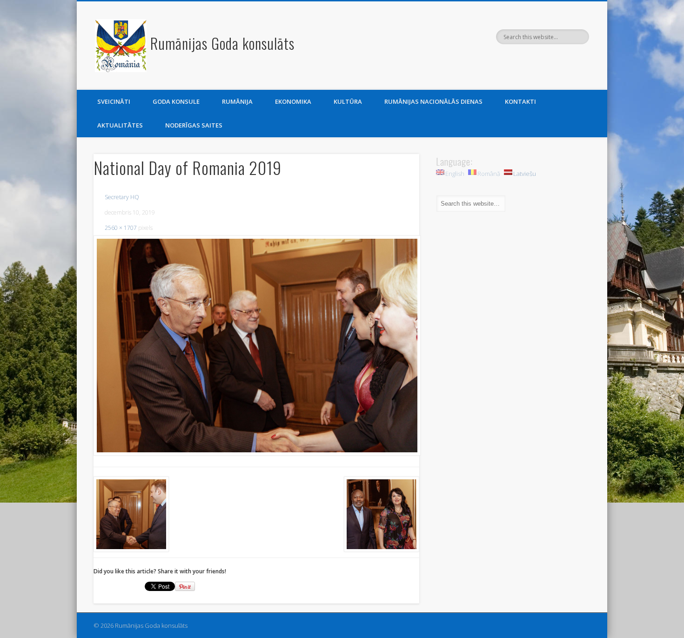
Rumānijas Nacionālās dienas (433, 101)
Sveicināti (113, 101)
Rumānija (237, 101)
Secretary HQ (122, 197)
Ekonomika (293, 101)
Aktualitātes (120, 125)
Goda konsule (176, 101)
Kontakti (520, 101)
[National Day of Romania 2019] (256, 345)
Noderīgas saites (193, 125)
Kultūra (348, 101)
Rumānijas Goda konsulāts (222, 43)
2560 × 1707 (121, 228)
